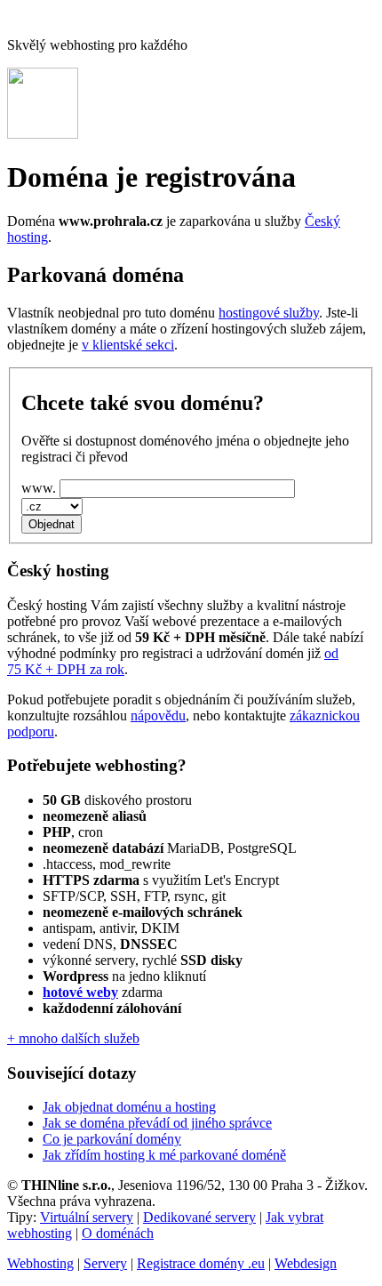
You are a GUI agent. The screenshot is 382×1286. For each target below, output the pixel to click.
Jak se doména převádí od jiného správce (157, 1122)
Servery (105, 1263)
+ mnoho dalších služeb (73, 1038)
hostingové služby (269, 312)
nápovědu (158, 715)
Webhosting (40, 1263)
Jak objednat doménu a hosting (129, 1106)
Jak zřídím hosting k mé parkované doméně (164, 1154)
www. (38, 487)
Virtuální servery (86, 1217)
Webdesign (306, 1263)
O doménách (118, 1233)
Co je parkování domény (112, 1138)
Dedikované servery (199, 1217)
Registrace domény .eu (201, 1263)
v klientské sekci (128, 344)
